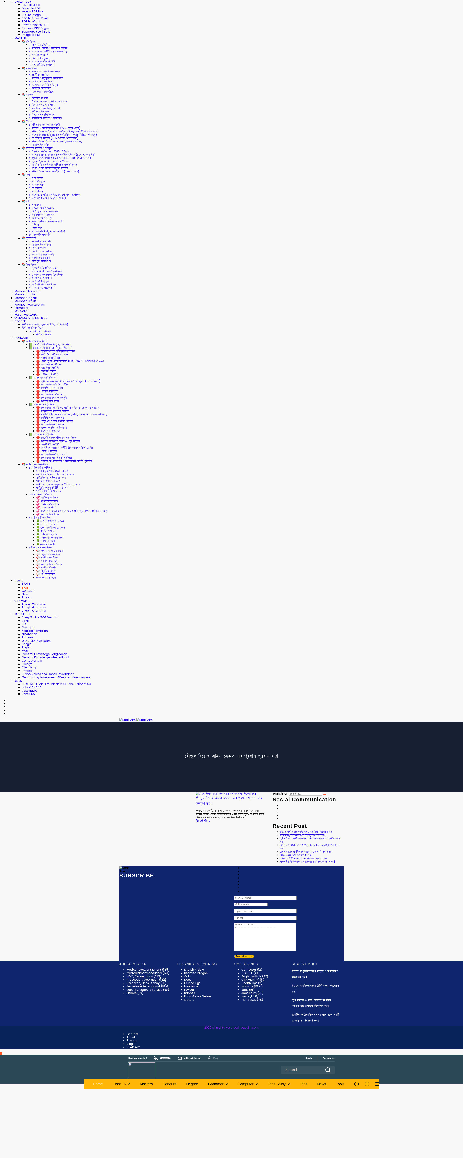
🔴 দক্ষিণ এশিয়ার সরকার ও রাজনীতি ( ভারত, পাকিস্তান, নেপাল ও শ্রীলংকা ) (71, 414)
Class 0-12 (121, 1084)
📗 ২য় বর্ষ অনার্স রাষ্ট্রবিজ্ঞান (42, 378)
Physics (27, 671)
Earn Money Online (197, 996)
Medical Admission (35, 631)
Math (25, 651)
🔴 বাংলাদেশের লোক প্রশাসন (50, 424)
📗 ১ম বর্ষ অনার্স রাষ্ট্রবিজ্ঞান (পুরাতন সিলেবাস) (51, 348)
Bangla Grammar (34, 607)
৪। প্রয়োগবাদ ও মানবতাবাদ (41, 215)
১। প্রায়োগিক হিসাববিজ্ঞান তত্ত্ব (43, 268)
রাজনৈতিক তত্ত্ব (43, 334)
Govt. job (28, 627)
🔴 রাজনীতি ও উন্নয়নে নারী (49, 388)
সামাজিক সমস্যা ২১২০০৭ (48, 481)
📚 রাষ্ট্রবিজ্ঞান (28, 41)
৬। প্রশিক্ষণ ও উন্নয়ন (39, 258)
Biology (27, 664)
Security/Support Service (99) (148, 990)
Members (21, 308)
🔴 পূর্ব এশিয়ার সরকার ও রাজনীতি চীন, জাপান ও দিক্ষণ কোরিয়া (64, 447)
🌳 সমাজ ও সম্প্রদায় (46, 534)
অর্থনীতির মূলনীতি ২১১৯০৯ (48, 491)
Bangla (26, 644)
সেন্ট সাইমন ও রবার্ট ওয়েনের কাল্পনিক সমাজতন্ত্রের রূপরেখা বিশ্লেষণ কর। (310, 840)
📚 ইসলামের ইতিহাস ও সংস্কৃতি (37, 148)
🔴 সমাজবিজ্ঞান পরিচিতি (47, 368)
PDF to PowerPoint (35, 18)
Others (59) (135, 993)
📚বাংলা (26, 175)
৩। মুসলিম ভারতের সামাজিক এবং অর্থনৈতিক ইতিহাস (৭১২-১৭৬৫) (60, 158)
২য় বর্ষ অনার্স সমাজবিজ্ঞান (40, 494)
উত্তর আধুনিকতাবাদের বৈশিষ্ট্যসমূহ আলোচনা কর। (302, 835)
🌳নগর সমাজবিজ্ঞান (45, 541)
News (25, 594)
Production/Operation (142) (146, 980)
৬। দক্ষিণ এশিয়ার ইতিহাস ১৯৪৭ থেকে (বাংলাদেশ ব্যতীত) (55, 141)
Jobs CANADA (32, 687)
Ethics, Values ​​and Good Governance (48, 674)
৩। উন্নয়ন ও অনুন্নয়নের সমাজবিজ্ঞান (46, 78)
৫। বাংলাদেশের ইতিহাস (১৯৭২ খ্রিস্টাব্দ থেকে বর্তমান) (53, 138)
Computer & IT (32, 661)
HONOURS (21, 338)
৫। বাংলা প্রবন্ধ (36, 191)
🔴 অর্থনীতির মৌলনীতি (47, 374)
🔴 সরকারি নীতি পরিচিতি (47, 444)
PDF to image (31, 15)
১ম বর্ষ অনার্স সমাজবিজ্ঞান (40, 468)
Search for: (280, 793)
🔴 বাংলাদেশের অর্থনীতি (47, 401)
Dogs (187, 980)
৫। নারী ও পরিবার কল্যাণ (40, 111)
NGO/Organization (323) (144, 976)
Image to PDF (31, 35)
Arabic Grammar (34, 604)
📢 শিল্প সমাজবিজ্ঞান (45, 574)
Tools (340, 1084)
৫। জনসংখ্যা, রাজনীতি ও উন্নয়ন (44, 85)
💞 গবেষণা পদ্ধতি (45, 507)
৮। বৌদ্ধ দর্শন (35, 228)
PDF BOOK (252, 1000)
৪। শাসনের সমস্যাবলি (38, 55)
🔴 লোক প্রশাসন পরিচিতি (48, 364)
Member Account (27, 291)
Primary (27, 637)
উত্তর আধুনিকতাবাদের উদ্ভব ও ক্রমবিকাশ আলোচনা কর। (306, 832)
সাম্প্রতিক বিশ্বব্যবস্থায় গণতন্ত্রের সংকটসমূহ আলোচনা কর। (307, 861)
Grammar (216, 1084)
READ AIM (133, 1047)
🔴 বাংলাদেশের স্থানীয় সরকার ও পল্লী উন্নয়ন (58, 441)
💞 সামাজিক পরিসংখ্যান (47, 504)
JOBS (18, 681)
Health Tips (251, 983)
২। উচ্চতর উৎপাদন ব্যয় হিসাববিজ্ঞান (45, 271)
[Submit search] (328, 1070)
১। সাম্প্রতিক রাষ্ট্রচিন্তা (40, 45)
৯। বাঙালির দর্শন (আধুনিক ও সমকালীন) (47, 231)
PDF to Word (31, 21)
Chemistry (29, 667)
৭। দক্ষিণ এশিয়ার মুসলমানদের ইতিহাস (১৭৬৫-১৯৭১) (54, 171)
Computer (251, 970)
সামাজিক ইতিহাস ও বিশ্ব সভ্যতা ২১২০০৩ (55, 474)
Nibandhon (29, 634)
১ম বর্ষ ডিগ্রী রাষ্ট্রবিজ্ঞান (40, 331)
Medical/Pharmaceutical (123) (148, 973)
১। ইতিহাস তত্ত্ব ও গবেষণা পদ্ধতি (44, 125)
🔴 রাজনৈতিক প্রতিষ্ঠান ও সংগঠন (52, 354)
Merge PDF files (33, 11)
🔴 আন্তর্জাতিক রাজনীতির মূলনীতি (52, 411)
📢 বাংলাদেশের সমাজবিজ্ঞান (49, 564)
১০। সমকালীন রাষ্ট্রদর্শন (39, 234)
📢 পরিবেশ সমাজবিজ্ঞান (47, 561)
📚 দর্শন (26, 201)
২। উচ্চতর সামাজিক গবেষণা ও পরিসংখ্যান (48, 101)
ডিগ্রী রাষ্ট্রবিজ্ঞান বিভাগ (32, 328)
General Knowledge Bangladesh (44, 654)
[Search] (324, 794)
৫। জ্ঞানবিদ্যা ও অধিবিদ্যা (40, 218)
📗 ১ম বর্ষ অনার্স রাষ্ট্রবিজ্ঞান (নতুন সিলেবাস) (50, 344)
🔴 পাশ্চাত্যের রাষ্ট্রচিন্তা (48, 358)
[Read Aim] (146, 1070)
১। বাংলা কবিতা (36, 178)
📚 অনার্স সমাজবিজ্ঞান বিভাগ (35, 464)
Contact (28, 591)
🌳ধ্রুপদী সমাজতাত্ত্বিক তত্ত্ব (50, 521)
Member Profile (25, 301)
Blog (25, 587)
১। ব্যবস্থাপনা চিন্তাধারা (40, 241)
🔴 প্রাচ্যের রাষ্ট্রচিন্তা (47, 391)
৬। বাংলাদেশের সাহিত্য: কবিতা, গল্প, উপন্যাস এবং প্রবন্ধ (54, 195)
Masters (146, 1084)
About (26, 584)
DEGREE (20, 321)
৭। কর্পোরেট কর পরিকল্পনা (40, 288)
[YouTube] (377, 1084)
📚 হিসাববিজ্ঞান (29, 264)
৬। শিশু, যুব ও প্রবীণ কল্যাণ (41, 115)
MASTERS (20, 38)
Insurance (191, 986)
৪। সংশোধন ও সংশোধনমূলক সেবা (44, 108)
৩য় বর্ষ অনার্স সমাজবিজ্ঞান (40, 518)
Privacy (27, 597)
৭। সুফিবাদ (34, 224)
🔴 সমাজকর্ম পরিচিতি (46, 371)
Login (309, 1058)
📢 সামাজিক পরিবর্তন (46, 567)
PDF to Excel (31, 5)
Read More (203, 820)
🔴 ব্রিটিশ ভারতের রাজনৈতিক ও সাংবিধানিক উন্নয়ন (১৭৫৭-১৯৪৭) (68, 381)
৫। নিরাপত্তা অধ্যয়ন (38, 58)
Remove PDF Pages (35, 28)
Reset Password (25, 314)
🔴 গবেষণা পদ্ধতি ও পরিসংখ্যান (51, 428)
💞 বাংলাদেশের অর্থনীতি (47, 514)
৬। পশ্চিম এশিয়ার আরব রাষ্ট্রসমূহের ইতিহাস (48, 168)
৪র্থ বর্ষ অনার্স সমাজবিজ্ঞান (40, 547)
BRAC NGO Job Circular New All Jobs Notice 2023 (56, 684)
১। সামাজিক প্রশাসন (38, 98)
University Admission (36, 641)
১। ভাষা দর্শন (35, 205)
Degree (192, 1084)
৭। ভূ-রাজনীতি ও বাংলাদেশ (41, 65)
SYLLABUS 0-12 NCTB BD (31, 318)
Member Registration (29, 304)
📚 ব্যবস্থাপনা (29, 238)
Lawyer (189, 990)
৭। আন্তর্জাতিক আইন (39, 145)
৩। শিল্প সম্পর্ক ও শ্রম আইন (41, 105)
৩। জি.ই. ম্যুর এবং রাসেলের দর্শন (43, 211)
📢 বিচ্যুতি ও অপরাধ (46, 571)
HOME (18, 581)
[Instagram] (367, 1084)
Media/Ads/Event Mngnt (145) (148, 970)
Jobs (247, 990)
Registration (329, 1058)
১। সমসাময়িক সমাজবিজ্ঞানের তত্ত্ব (44, 71)
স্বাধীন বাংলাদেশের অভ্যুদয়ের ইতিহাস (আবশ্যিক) (45, 324)
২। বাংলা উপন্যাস (37, 181)
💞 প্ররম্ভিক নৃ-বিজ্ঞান (47, 497)
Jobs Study (252, 993)
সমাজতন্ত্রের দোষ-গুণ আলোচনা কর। (296, 855)
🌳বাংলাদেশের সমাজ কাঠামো (49, 537)
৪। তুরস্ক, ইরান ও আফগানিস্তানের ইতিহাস (49, 161)
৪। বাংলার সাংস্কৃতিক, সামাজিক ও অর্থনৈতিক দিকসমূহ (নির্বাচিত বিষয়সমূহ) (63, 135)
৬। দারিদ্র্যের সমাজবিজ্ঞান (40, 88)
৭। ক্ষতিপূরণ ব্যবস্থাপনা (40, 261)
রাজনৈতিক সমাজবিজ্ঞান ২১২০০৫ (51, 478)
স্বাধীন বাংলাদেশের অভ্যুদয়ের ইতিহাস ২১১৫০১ (58, 484)
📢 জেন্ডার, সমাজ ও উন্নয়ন (49, 551)
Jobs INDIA (29, 691)
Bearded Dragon (196, 973)
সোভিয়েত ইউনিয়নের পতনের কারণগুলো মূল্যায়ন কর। (304, 858)
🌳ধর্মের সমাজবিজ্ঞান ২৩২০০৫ (50, 528)
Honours (252, 986)
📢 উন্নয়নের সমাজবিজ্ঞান (48, 554)
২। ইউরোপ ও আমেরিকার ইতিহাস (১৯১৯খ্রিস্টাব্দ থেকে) (54, 128)
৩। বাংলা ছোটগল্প (36, 184)
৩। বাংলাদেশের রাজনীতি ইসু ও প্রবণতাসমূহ (48, 51)
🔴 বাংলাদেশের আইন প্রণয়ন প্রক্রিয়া (54, 458)
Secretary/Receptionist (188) (147, 986)
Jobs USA (28, 694)
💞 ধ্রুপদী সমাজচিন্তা (47, 501)
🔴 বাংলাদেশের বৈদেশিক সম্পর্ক (50, 454)
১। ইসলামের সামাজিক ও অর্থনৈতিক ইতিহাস (49, 151)
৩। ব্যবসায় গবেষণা (37, 248)
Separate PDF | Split (36, 32)
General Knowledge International (45, 657)
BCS (24, 624)
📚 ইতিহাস (27, 121)
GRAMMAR (21, 601)
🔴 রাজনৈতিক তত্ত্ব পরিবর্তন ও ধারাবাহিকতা (56, 438)
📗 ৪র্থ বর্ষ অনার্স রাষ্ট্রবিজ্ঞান (42, 434)
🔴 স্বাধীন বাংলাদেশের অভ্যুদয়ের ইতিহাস (55, 351)
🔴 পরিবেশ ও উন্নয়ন (46, 451)
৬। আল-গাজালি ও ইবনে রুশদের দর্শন (46, 221)
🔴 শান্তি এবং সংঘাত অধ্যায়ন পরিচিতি (54, 421)
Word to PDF (31, 8)
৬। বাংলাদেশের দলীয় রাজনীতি (42, 61)
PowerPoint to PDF (35, 25)
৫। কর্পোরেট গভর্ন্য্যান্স (39, 281)
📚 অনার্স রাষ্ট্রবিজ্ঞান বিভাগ (34, 341)
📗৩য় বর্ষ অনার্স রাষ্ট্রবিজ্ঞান (41, 404)
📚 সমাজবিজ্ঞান (29, 68)
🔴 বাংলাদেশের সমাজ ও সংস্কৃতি (51, 398)
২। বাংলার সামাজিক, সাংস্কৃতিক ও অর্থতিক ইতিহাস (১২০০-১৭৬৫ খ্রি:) (62, 155)
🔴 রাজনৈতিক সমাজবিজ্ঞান (48, 431)
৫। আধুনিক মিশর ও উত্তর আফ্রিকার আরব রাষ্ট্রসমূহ (53, 165)
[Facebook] (356, 1084)
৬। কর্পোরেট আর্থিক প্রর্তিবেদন (42, 284)
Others (189, 1000)
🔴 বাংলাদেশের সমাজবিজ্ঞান (49, 394)
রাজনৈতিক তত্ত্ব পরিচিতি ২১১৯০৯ (51, 488)
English (26, 647)
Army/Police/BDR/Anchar (40, 617)
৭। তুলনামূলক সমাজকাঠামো (41, 91)
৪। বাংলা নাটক (35, 188)
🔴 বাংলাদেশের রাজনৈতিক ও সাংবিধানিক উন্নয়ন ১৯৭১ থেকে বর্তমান (67, 408)
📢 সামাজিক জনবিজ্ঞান (47, 557)
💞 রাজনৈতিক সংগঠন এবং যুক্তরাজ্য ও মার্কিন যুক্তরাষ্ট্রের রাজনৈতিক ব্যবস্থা (72, 511)
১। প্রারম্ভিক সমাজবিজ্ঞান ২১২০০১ (52, 471)
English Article (194, 970)
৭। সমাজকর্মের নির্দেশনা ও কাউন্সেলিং (45, 118)
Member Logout (25, 298)
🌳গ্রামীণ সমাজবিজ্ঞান (46, 524)
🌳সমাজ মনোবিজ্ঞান (45, 544)
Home (98, 1084)
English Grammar (34, 611)
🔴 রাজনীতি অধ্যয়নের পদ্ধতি (50, 418)
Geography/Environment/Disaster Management (56, 677)
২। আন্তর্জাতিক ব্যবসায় (40, 245)
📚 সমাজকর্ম (28, 95)
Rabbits (189, 993)
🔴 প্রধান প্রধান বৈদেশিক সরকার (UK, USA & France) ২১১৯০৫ (70, 361)
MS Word (20, 311)
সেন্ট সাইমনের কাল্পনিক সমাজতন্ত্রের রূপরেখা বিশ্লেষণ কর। (306, 852)
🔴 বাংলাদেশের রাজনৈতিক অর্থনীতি (52, 384)
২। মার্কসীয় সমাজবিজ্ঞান (39, 75)
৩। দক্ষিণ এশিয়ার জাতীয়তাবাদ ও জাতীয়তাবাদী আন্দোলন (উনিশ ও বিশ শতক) (64, 131)
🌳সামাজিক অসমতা (45, 531)
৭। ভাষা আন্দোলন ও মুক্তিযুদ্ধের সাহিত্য (47, 198)
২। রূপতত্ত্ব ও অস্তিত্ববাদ (41, 208)
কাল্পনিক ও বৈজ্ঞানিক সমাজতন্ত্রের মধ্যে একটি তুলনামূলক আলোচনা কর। (309, 846)
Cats (187, 976)
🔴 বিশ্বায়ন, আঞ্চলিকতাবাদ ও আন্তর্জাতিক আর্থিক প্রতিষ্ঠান (64, 461)
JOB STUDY (22, 614)
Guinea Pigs (192, 983)
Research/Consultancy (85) (147, 983)
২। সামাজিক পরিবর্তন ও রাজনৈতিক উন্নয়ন (48, 48)
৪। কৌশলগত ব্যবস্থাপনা (40, 251)
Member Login (24, 294)
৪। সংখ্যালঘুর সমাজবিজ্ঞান (40, 81)
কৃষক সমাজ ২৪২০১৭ (46, 577)
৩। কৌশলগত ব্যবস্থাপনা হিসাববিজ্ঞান (46, 274)
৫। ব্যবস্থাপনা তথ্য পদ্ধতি (41, 255)
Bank (25, 621)
